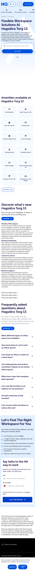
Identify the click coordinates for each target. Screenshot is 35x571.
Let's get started (17, 499)
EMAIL (4, 475)
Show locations (9, 544)
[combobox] (7, 486)
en (12, 4)
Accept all (23, 566)
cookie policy (25, 562)
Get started (28, 4)
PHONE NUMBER (7, 482)
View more (7, 190)
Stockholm (3, 16)
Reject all (12, 567)
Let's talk (17, 51)
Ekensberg (11, 16)
